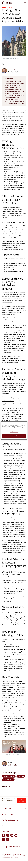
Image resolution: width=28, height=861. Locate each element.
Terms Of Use (5, 850)
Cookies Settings (14, 432)
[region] (14, 430)
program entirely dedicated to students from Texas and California (14, 340)
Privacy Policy (21, 850)
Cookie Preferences (13, 850)
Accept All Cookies (14, 436)
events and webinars (19, 728)
